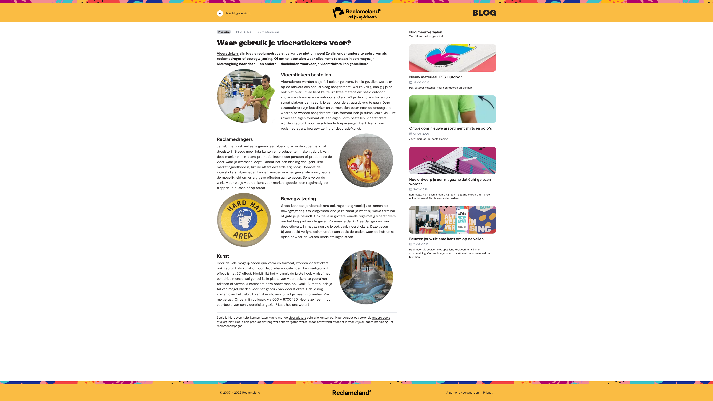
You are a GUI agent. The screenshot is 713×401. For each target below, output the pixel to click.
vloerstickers (297, 318)
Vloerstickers (228, 53)
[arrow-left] (220, 13)
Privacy (488, 393)
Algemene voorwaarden (462, 393)
